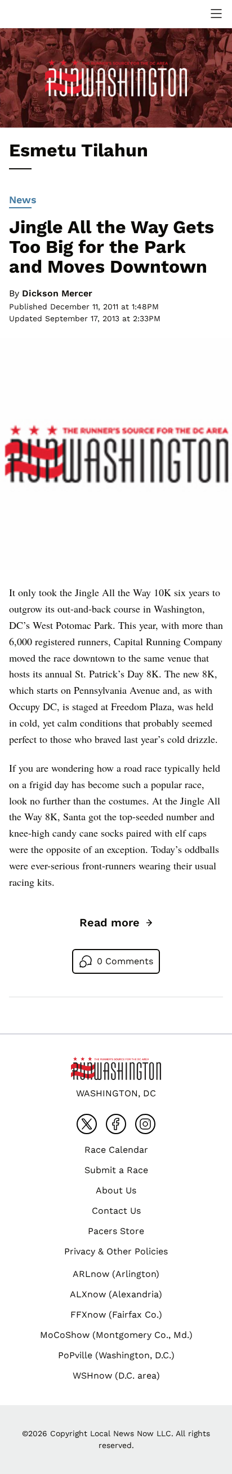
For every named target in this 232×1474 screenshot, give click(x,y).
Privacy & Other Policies (116, 1251)
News (23, 199)
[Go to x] (87, 1124)
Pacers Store (116, 1231)
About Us (116, 1190)
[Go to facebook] (116, 1124)
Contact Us (116, 1210)
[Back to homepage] (36, 14)
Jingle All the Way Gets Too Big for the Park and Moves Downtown (111, 246)
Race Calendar (116, 1149)
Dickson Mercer (57, 293)
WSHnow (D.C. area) (116, 1375)
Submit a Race (116, 1170)
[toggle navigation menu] (216, 13)
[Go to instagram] (145, 1124)
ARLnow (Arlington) (116, 1274)
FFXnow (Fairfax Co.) (116, 1314)
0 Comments (125, 961)
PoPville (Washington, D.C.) (116, 1355)
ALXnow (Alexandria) (116, 1294)
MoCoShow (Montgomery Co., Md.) (116, 1334)
